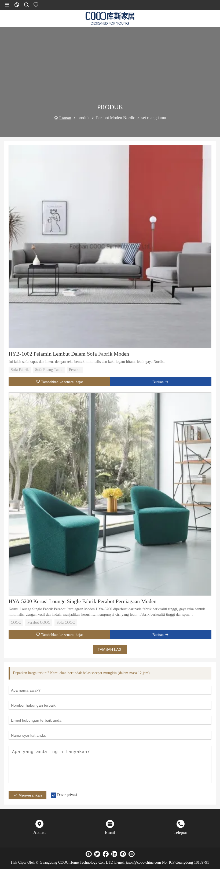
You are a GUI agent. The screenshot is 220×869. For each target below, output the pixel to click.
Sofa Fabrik (20, 370)
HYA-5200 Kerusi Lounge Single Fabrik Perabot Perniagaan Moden (82, 601)
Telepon (180, 832)
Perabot (74, 370)
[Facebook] (105, 854)
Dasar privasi (67, 795)
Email (110, 832)
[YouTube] (88, 854)
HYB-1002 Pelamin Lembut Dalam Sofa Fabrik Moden (69, 354)
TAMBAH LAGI (110, 649)
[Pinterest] (123, 854)
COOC (16, 622)
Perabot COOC (38, 622)
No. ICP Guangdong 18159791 (185, 862)
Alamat (39, 832)
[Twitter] (97, 854)
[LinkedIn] (114, 854)
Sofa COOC (66, 622)
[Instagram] (131, 854)
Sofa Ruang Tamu (49, 370)
